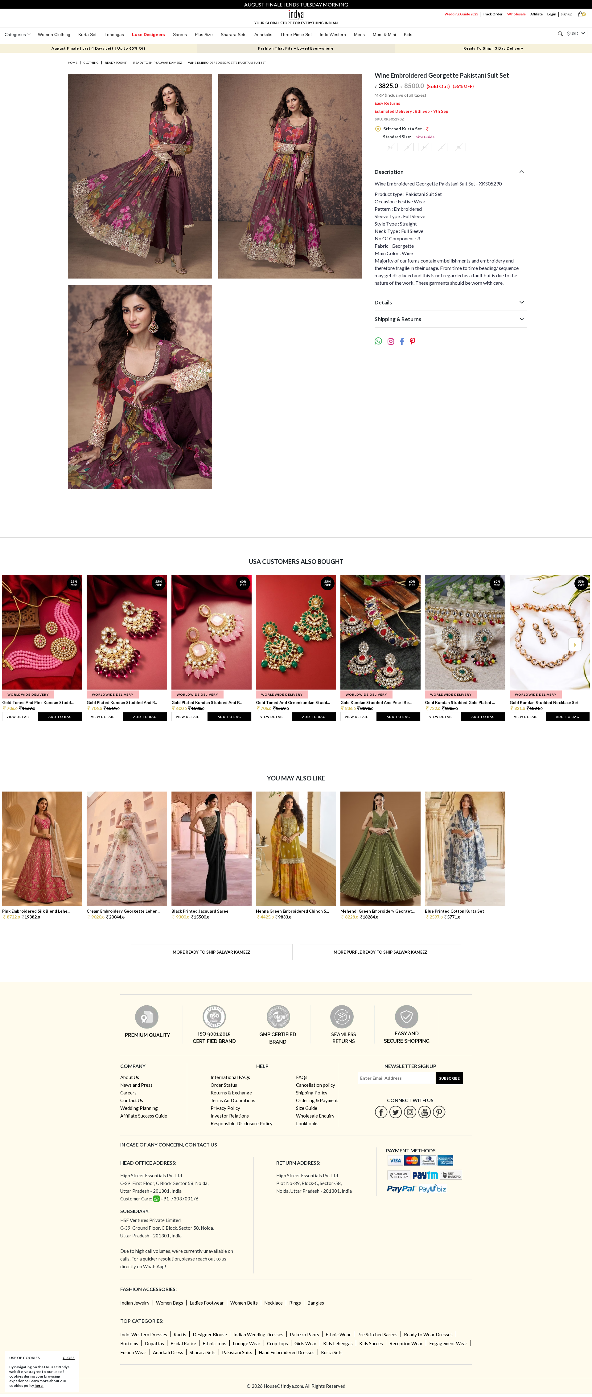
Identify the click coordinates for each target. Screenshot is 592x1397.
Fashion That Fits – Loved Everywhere (296, 48)
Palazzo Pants (304, 1334)
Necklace (273, 1302)
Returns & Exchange (231, 1092)
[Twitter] (395, 1112)
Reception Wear (406, 1343)
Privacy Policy (225, 1108)
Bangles (315, 1302)
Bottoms (129, 1343)
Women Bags (169, 1302)
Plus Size (204, 34)
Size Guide (425, 137)
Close (69, 1357)
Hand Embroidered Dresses (286, 1352)
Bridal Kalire (183, 1343)
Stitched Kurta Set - (404, 128)
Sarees (180, 34)
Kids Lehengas (338, 1343)
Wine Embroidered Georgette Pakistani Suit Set (227, 62)
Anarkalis (263, 34)
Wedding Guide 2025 (461, 14)
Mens (359, 34)
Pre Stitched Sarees (377, 1334)
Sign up (567, 14)
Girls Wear (305, 1343)
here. (39, 1385)
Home (72, 62)
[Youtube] (424, 1112)
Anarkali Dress (168, 1352)
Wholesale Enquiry (315, 1115)
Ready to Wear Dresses (428, 1334)
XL (459, 147)
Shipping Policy (311, 1092)
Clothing (91, 62)
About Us (129, 1077)
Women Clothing (54, 34)
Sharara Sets (233, 34)
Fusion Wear (133, 1352)
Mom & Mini (384, 34)
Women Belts (244, 1302)
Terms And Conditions (233, 1100)
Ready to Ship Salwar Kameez (157, 62)
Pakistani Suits (237, 1352)
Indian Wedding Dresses (258, 1334)
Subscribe (449, 1078)
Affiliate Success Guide (143, 1115)
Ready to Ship (116, 62)
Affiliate (536, 14)
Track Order (493, 14)
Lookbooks (307, 1123)
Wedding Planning (139, 1108)
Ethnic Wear (338, 1334)
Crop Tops (277, 1343)
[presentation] (18, 644)
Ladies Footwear (207, 1302)
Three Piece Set (296, 34)
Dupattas (154, 1343)
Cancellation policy (315, 1085)
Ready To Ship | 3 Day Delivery (493, 48)
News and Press (136, 1085)
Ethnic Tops (214, 1343)
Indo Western (333, 34)
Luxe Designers (148, 34)
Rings (295, 1302)
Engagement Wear (448, 1343)
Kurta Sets (332, 1352)
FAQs (301, 1077)
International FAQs (230, 1077)
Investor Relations (230, 1115)
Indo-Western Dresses (143, 1334)
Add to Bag (60, 717)
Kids (408, 34)
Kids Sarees (371, 1343)
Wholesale (516, 14)
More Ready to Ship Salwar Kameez (211, 952)
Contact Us (131, 1100)
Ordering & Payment (317, 1100)
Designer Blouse (210, 1334)
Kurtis (180, 1334)
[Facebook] (381, 1112)
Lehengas (114, 34)
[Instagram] (410, 1112)
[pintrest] (439, 1112)
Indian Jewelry (135, 1302)
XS (390, 147)
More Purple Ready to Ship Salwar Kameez (380, 952)
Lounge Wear (247, 1343)
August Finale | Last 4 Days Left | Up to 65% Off (98, 48)
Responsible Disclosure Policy (242, 1123)
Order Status (224, 1085)
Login (551, 14)
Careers (128, 1092)
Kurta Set (87, 34)
